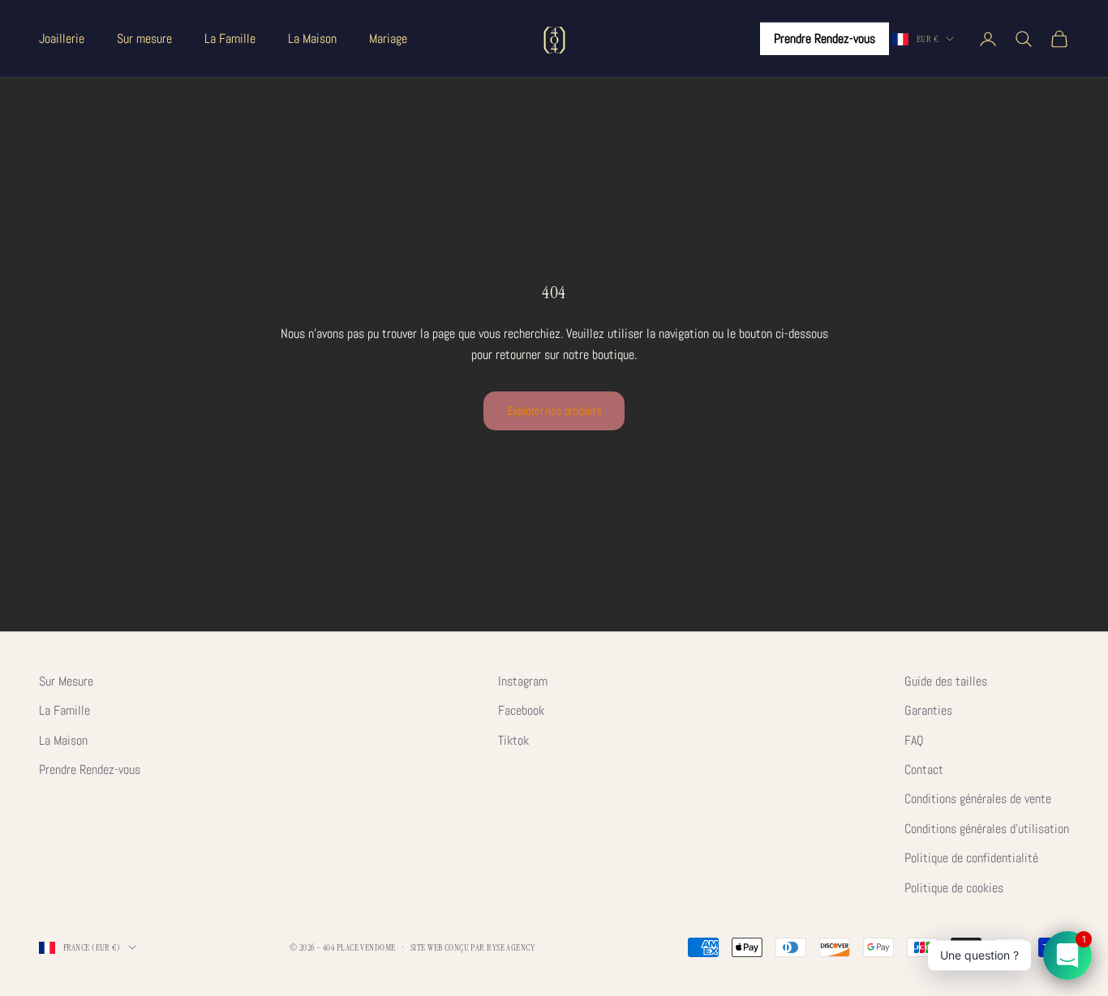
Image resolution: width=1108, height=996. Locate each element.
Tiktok (513, 740)
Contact (923, 769)
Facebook (521, 710)
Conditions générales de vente (977, 798)
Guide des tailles (945, 681)
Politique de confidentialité (971, 857)
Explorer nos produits (554, 410)
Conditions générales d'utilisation (986, 828)
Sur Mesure (66, 681)
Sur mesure (144, 38)
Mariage (388, 38)
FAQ (914, 740)
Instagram (523, 681)
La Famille (230, 38)
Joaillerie (61, 38)
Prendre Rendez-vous (824, 38)
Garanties (928, 710)
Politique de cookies (953, 887)
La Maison (312, 38)
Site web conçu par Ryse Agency (472, 947)
